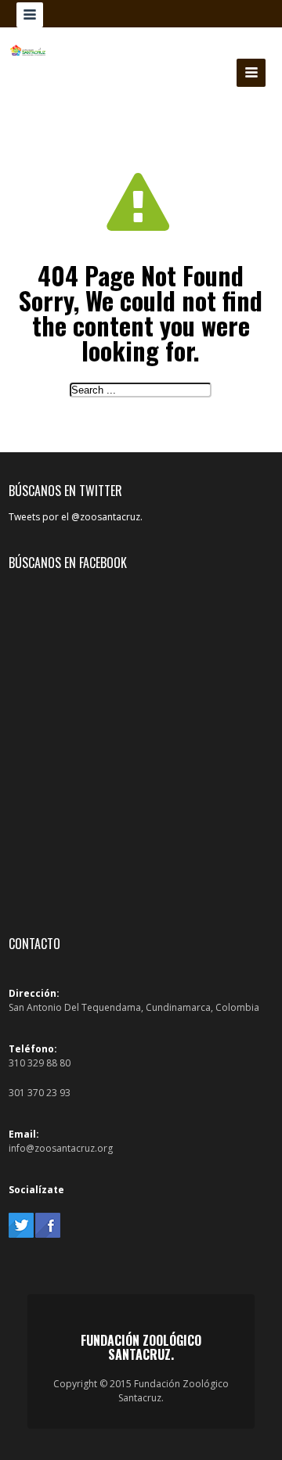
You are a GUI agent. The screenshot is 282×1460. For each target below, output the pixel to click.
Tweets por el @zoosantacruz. (76, 516)
